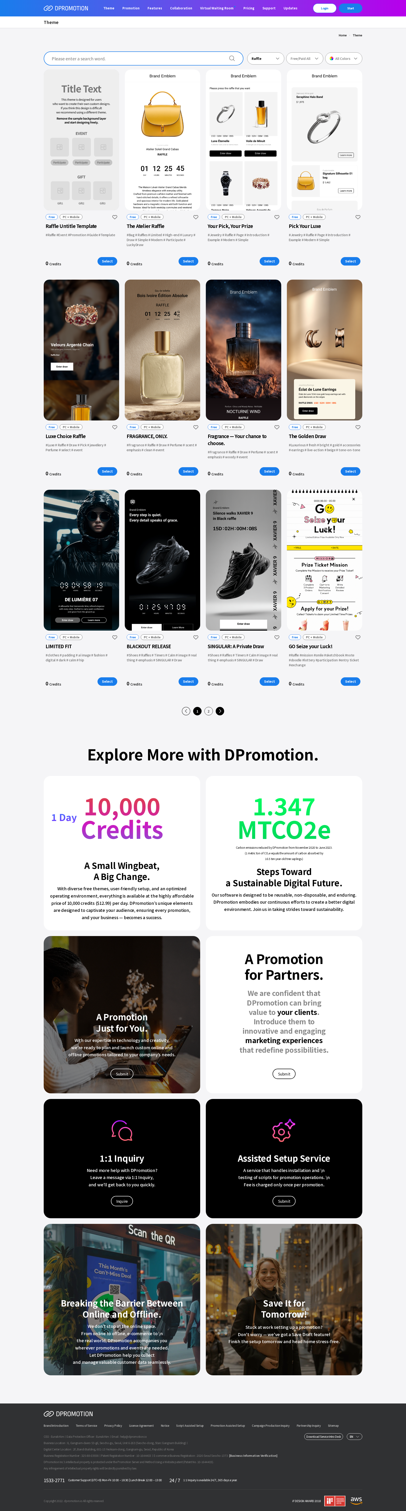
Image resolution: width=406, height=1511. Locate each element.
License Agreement (141, 1425)
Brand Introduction (56, 1425)
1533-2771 (54, 1480)
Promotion (131, 8)
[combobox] (265, 58)
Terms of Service (86, 1425)
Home (343, 35)
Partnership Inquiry (309, 1425)
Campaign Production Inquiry (270, 1425)
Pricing (248, 8)
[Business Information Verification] (253, 1455)
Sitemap (333, 1425)
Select (107, 261)
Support (269, 8)
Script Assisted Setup (189, 1425)
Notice (165, 1425)
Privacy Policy (113, 1425)
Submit (122, 1074)
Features (155, 8)
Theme (108, 8)
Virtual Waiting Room (217, 8)
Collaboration (181, 8)
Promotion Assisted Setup (228, 1425)
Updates (290, 8)
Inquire (122, 1201)
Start (350, 8)
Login (324, 8)
